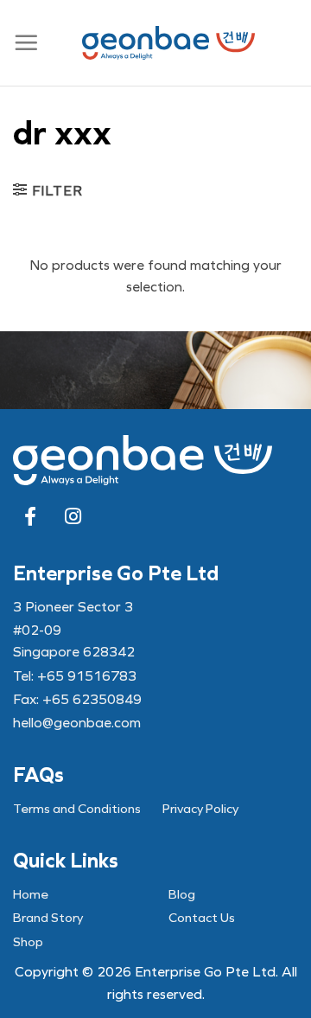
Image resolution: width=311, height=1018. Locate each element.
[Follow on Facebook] (30, 516)
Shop (28, 942)
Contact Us (201, 917)
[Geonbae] (168, 43)
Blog (181, 894)
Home (30, 894)
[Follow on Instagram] (73, 516)
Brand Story (48, 917)
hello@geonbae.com (77, 722)
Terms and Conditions (77, 808)
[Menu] (26, 43)
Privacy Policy (200, 808)
